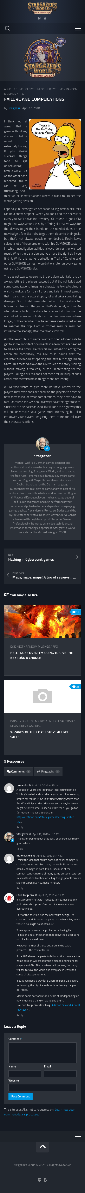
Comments (20, 771)
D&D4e (14, 721)
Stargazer (14, 108)
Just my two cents (41, 721)
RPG (21, 94)
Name (13, 1066)
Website (13, 1080)
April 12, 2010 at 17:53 (50, 855)
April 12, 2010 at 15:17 (46, 834)
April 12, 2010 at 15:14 (45, 785)
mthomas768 (24, 855)
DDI (24, 721)
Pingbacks (49, 771)
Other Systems (53, 89)
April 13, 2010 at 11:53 (51, 895)
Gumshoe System (28, 89)
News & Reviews (21, 726)
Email (48, 1066)
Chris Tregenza (25, 895)
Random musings (38, 646)
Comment (15, 1039)
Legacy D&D (65, 721)
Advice (8, 89)
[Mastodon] (40, 18)
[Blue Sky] (45, 18)
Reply (20, 827)
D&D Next (16, 646)
